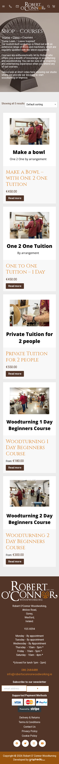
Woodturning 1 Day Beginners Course (27, 447)
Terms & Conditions (29, 722)
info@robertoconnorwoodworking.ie (29, 674)
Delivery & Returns (29, 717)
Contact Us (30, 726)
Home (6, 37)
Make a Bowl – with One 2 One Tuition (27, 178)
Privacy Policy (29, 731)
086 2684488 (29, 670)
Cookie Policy (29, 735)
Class (16, 37)
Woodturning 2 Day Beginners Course (27, 541)
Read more (14, 198)
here (32, 72)
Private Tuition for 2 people (27, 356)
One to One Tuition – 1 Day (25, 269)
